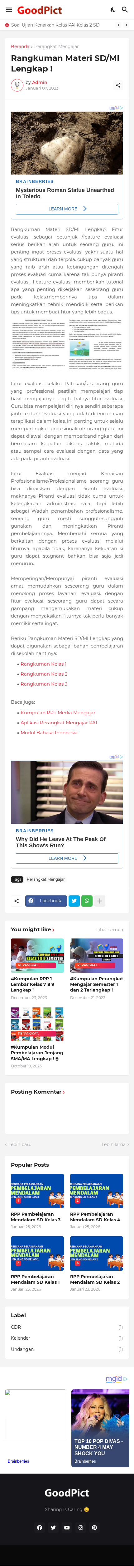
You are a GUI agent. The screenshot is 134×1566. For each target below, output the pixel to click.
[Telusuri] (125, 9)
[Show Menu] (8, 9)
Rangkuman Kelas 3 (44, 684)
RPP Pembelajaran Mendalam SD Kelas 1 (35, 1279)
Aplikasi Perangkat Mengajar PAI (59, 723)
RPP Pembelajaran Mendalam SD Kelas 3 (35, 1217)
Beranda (20, 46)
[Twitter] (74, 901)
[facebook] (39, 1527)
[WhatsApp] (87, 901)
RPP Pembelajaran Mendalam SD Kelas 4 (95, 1217)
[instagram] (80, 1527)
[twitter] (53, 1527)
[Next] (126, 25)
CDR (67, 1327)
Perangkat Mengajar (56, 46)
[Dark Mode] (113, 9)
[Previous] (118, 25)
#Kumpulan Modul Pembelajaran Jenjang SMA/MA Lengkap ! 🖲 (37, 1052)
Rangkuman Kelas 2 (44, 674)
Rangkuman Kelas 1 (43, 664)
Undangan (67, 1349)
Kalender (67, 1338)
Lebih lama (114, 1144)
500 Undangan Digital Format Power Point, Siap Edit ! (61, 25)
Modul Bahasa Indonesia (49, 733)
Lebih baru (19, 1144)
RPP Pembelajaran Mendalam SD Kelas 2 (95, 1279)
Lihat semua (109, 930)
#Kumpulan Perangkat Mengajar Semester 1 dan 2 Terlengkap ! (96, 984)
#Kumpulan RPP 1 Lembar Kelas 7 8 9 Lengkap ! (32, 984)
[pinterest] (94, 1527)
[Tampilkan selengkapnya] (99, 901)
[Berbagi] (118, 85)
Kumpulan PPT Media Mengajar (58, 713)
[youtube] (67, 1527)
